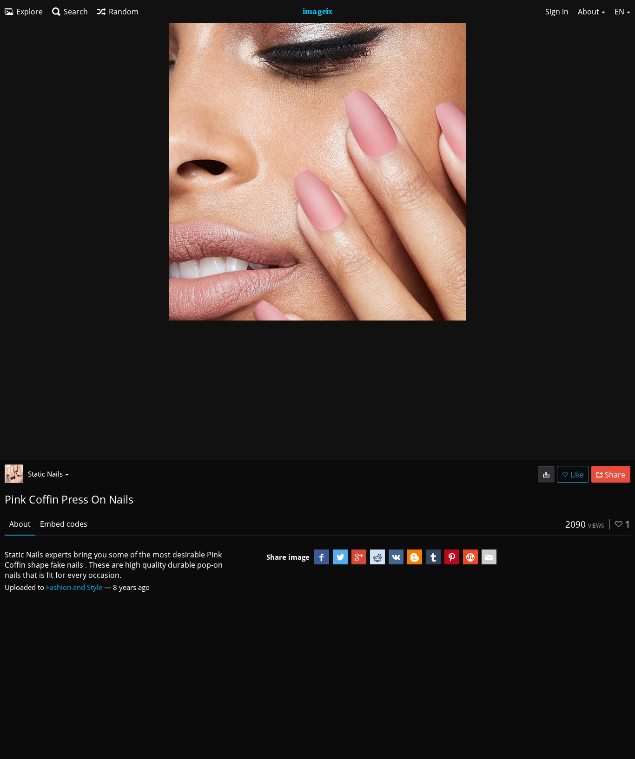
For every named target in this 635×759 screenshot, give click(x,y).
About (20, 524)
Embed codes (63, 524)
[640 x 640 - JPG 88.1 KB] (546, 474)
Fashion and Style (74, 587)
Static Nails (45, 473)
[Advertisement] (317, 390)
